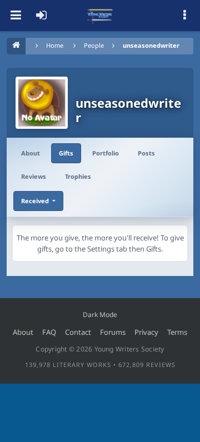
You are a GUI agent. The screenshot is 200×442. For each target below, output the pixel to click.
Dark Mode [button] (100, 314)
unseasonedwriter (151, 45)
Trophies (78, 176)
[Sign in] (41, 15)
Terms (177, 332)
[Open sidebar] (184, 15)
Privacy (146, 332)
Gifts (66, 153)
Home (54, 45)
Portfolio (105, 153)
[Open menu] (15, 15)
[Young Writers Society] (100, 15)
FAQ (49, 332)
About (30, 153)
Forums (113, 332)
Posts (146, 153)
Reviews (33, 176)
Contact (78, 332)
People (94, 45)
